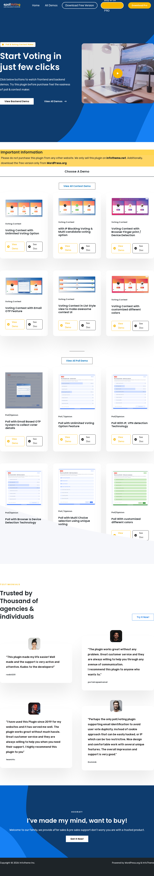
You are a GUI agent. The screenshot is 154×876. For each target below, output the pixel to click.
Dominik (92, 762)
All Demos (51, 5)
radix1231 (10, 674)
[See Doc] (34, 246)
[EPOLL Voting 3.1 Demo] (12, 5)
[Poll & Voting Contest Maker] (17, 44)
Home (36, 5)
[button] (139, 5)
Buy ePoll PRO (110, 5)
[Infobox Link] (118, 73)
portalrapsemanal (98, 682)
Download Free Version (79, 5)
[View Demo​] (14, 246)
